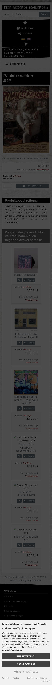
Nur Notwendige (26, 664)
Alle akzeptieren (26, 656)
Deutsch (5, 678)
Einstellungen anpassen (27, 672)
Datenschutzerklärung (37, 678)
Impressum (45, 681)
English (16, 678)
